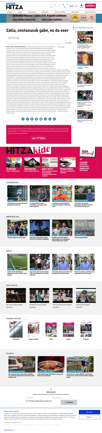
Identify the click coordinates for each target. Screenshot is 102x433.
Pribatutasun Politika (34, 401)
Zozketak (83, 164)
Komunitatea (32, 12)
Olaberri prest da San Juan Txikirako (84, 121)
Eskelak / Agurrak (60, 12)
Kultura (80, 42)
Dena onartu (89, 412)
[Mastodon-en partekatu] (31, 119)
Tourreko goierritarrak (81, 237)
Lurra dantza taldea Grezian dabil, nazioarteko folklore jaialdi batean (84, 46)
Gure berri (83, 162)
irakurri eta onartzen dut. (40, 401)
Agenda (20, 12)
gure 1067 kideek (13, 413)
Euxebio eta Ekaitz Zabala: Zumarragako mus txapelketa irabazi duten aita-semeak (61, 239)
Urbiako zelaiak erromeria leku (16, 237)
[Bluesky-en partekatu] (36, 119)
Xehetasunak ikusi (9, 430)
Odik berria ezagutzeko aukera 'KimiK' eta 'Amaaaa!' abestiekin (39, 238)
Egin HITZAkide (38, 138)
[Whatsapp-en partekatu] (45, 119)
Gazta (51, 339)
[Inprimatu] (54, 119)
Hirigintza (81, 64)
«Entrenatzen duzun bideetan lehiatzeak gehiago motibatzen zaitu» (61, 205)
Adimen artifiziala (90, 12)
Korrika (68, 339)
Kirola (80, 99)
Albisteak (9, 12)
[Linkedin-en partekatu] (49, 119)
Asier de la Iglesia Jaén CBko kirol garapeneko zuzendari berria (62, 272)
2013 (66, 42)
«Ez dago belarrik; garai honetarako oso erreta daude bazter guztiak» (38, 205)
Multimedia (45, 12)
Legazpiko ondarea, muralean (82, 67)
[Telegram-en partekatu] (40, 119)
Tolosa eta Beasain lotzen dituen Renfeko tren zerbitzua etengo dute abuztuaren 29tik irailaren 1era (21, 375)
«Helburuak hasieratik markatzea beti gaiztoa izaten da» (17, 204)
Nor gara (84, 170)
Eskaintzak (84, 166)
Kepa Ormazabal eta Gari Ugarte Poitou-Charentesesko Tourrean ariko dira (84, 104)
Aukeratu (88, 417)
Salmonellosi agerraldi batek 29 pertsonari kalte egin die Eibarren (50, 374)
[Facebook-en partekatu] (23, 119)
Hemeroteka (84, 168)
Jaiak (79, 82)
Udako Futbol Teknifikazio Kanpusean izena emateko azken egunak (17, 273)
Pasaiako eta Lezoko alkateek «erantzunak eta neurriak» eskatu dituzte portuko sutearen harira (80, 375)
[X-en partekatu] (27, 119)
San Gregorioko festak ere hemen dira (84, 85)
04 (69, 42)
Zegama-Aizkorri (34, 339)
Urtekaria (86, 339)
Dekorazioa (16, 339)
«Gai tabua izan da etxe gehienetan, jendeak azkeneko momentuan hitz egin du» (84, 205)
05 (70, 42)
